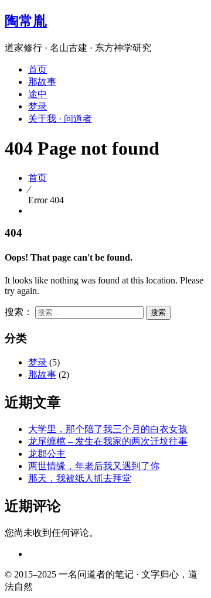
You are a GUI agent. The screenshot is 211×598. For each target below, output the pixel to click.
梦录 (37, 106)
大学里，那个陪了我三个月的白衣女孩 (108, 429)
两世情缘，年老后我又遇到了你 (93, 466)
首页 (37, 69)
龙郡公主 (47, 454)
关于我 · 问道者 (60, 119)
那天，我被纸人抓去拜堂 (79, 478)
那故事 (42, 82)
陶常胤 (26, 21)
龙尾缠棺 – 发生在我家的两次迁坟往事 (108, 441)
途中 (37, 94)
